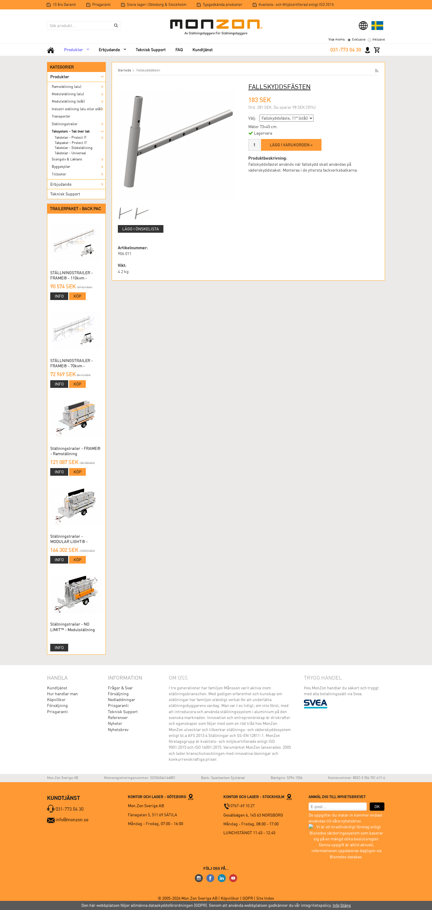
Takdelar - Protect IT (71, 137)
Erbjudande (109, 49)
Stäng (345, 905)
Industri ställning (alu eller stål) (77, 109)
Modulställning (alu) (68, 94)
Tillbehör (59, 174)
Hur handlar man (62, 693)
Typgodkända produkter (222, 4)
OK (377, 806)
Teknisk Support (151, 49)
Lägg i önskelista (140, 229)
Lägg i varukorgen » (291, 145)
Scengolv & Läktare (67, 159)
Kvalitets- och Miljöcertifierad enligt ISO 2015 (296, 4)
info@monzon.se (72, 819)
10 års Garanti (64, 4)
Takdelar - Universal (70, 153)
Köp (77, 296)
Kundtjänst (202, 49)
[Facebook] (210, 877)
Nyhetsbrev (118, 729)
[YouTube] (233, 877)
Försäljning (57, 705)
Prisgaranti (101, 4)
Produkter (73, 49)
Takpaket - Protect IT (71, 143)
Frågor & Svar (120, 688)
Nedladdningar (121, 699)
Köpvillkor (56, 699)
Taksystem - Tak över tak (71, 131)
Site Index (265, 898)
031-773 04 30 (345, 50)
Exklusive (359, 39)
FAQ (179, 49)
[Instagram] (199, 877)
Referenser (118, 717)
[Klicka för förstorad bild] (176, 141)
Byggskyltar (61, 167)
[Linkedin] (222, 877)
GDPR (248, 898)
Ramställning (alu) (66, 87)
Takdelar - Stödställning (74, 148)
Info (59, 296)
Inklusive (378, 39)
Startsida (124, 70)
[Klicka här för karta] (191, 796)
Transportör (61, 116)
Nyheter (115, 723)
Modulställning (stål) (68, 101)
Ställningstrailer (65, 124)
